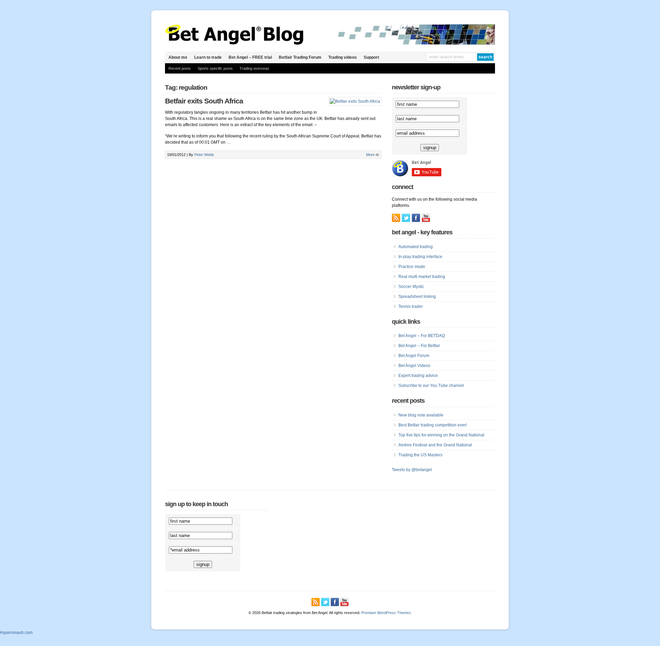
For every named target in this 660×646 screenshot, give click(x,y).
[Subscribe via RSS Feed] (396, 218)
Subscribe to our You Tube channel (431, 385)
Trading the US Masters (420, 455)
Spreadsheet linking (417, 296)
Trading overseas (254, 68)
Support (371, 57)
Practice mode (411, 266)
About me (177, 57)
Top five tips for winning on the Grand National (441, 435)
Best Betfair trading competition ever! (432, 425)
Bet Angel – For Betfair (419, 345)
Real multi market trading (421, 276)
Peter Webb (204, 155)
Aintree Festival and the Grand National (435, 445)
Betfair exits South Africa (204, 101)
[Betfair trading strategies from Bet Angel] (234, 43)
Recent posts (179, 68)
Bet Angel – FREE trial (250, 57)
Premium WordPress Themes (386, 613)
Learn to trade (208, 57)
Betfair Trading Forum (300, 57)
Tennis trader (410, 306)
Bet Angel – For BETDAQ (421, 335)
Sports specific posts (215, 68)
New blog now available (420, 415)
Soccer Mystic (411, 286)
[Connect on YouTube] (426, 218)
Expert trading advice (418, 375)
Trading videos (342, 57)
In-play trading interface (420, 256)
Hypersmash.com (16, 632)
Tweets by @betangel (412, 469)
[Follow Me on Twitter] (406, 218)
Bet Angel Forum (413, 355)
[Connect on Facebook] (416, 218)
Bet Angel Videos (414, 365)
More (370, 155)
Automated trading (415, 246)
